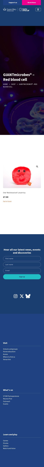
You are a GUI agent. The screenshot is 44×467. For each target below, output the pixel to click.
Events (5, 404)
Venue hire (7, 359)
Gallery (5, 446)
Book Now (32, 2)
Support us (13, 2)
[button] (37, 166)
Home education (9, 351)
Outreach (6, 401)
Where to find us (9, 357)
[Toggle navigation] (38, 9)
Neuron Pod (7, 398)
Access (5, 354)
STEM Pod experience (11, 396)
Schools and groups (10, 349)
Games (5, 440)
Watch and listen (9, 448)
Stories (5, 443)
